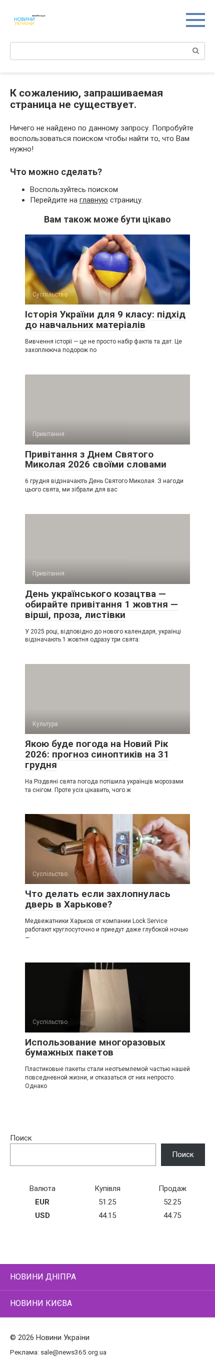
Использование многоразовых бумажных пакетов (95, 1047)
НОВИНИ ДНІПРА (43, 1277)
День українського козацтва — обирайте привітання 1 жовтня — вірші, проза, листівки (101, 604)
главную (94, 200)
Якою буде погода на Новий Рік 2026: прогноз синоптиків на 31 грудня (97, 754)
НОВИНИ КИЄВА (41, 1303)
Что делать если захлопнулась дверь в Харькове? (97, 899)
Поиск (21, 1138)
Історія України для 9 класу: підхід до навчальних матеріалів (105, 319)
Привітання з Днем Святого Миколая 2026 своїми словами (95, 459)
